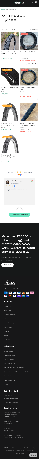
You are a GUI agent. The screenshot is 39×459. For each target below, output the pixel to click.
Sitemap (6, 384)
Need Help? (7, 310)
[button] (2, 2)
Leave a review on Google (19, 215)
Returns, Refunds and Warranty (14, 367)
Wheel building (9, 323)
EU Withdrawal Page (11, 402)
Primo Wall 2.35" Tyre (28, 52)
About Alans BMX (10, 314)
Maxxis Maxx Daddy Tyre (28, 88)
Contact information (20, 453)
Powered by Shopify (20, 447)
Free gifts (7, 339)
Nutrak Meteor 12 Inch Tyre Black (8, 124)
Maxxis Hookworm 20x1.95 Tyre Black (27, 124)
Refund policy (31, 447)
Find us (6, 331)
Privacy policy (10, 450)
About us (7, 265)
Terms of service (19, 450)
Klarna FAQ (7, 376)
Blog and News (9, 351)
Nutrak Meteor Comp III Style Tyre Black (10, 53)
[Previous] (17, 208)
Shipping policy (30, 450)
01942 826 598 (8, 395)
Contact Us (7, 306)
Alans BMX (11, 447)
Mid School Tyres (11, 9)
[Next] (21, 208)
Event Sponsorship (10, 363)
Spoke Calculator (9, 355)
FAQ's (6, 319)
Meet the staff (8, 327)
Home (3, 9)
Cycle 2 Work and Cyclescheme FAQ (16, 372)
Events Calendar (9, 359)
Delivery (6, 335)
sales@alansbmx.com (11, 398)
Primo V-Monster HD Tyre (10, 88)
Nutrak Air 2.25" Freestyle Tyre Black (9, 156)
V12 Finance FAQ (9, 380)
